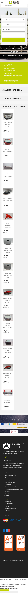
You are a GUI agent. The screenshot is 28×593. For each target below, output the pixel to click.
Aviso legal (8, 480)
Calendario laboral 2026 (11, 487)
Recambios (8, 501)
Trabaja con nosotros (10, 508)
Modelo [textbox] (8, 24)
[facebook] (4, 530)
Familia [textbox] (8, 29)
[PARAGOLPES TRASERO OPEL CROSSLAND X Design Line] (8, 392)
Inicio (6, 499)
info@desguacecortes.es (9, 457)
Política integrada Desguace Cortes (14, 489)
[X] (7, 530)
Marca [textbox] (8, 19)
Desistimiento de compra (11, 493)
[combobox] (13, 19)
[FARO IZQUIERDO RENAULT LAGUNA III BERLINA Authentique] (8, 191)
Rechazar (6, 590)
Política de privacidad (10, 475)
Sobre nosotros (9, 503)
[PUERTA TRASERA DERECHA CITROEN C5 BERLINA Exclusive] (8, 342)
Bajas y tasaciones (10, 506)
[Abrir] (2, 2)
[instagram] (9, 530)
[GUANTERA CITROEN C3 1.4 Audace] (8, 242)
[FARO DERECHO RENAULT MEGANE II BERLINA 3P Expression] (8, 116)
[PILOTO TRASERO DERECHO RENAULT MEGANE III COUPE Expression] (8, 292)
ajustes (12, 586)
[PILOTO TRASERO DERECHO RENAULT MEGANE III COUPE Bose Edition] (8, 367)
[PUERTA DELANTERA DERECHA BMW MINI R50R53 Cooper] (8, 166)
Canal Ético (8, 484)
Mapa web (7, 491)
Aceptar (2, 590)
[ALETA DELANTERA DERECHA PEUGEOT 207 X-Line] (8, 216)
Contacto (7, 510)
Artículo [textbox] (8, 35)
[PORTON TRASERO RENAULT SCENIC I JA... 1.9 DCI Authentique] (8, 141)
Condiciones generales (11, 478)
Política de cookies (10, 482)
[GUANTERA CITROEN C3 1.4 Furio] (8, 267)
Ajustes (11, 590)
